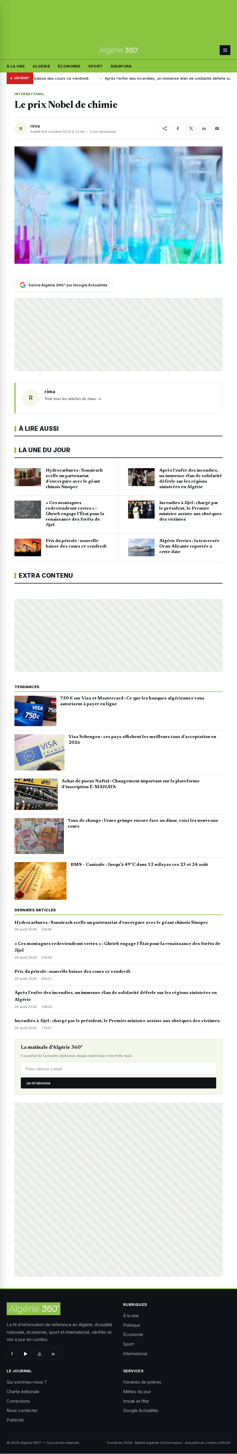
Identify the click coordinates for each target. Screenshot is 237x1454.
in (53, 1354)
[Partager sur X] (191, 128)
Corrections (18, 1401)
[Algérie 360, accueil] (118, 50)
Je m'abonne (38, 1083)
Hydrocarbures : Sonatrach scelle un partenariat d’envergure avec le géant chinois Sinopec (111, 922)
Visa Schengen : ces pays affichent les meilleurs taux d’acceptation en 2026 (142, 740)
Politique (131, 1325)
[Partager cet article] (164, 128)
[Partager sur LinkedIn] (204, 128)
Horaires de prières (142, 1382)
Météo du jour (137, 1391)
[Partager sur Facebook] (177, 128)
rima (35, 126)
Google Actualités (140, 1410)
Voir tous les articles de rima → (73, 398)
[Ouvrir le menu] (225, 50)
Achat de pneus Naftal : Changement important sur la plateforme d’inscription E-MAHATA (131, 784)
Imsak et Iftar (136, 1401)
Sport (95, 66)
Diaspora (121, 66)
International (29, 94)
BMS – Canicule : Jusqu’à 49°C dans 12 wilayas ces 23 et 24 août (139, 864)
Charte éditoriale (23, 1391)
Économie (69, 66)
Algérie (41, 66)
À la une (16, 66)
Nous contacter (22, 1410)
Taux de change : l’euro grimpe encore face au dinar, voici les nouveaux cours (143, 823)
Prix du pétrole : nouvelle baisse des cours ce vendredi (72, 971)
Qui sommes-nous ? (27, 1382)
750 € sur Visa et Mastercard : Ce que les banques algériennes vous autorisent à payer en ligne (132, 701)
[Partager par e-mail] (217, 128)
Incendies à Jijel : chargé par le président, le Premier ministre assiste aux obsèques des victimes (117, 1021)
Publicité (15, 1420)
